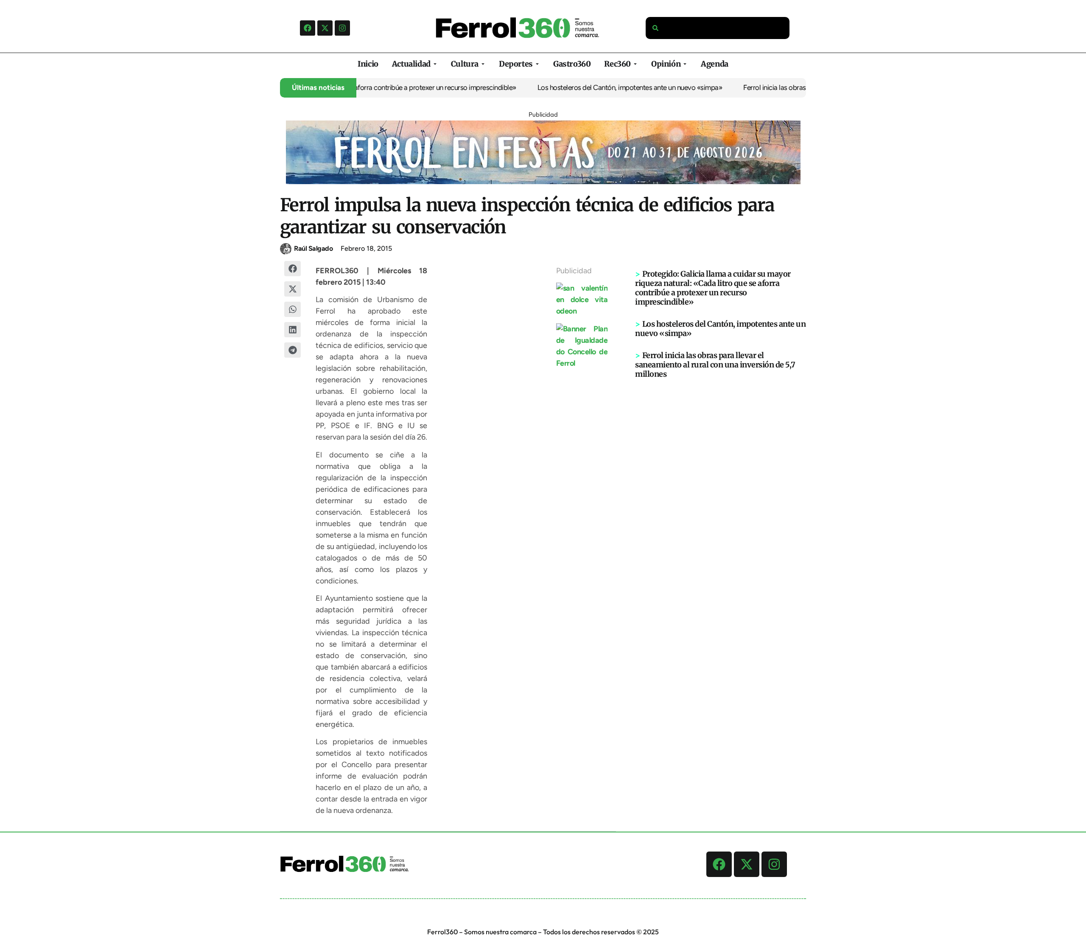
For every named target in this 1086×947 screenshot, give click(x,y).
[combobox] (718, 28)
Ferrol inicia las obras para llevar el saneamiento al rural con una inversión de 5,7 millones (715, 364)
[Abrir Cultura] (483, 64)
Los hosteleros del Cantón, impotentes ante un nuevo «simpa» (611, 87)
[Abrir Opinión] (685, 64)
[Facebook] (307, 28)
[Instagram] (342, 28)
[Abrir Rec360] (635, 64)
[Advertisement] (720, 510)
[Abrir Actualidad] (435, 64)
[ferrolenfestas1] (543, 181)
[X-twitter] (325, 28)
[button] (292, 268)
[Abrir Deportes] (537, 64)
